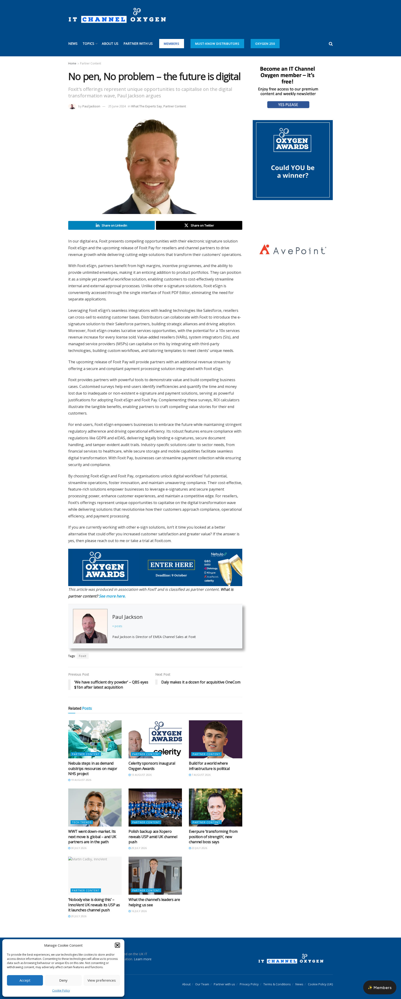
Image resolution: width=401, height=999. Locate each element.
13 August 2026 (141, 769)
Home (72, 63)
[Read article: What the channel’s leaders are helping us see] (155, 871)
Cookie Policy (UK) (320, 979)
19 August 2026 (80, 774)
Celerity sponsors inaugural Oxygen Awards (152, 761)
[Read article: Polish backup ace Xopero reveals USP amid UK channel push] (155, 802)
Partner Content (90, 63)
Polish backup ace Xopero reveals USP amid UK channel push (153, 831)
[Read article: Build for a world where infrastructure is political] (215, 734)
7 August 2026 (200, 769)
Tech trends (81, 817)
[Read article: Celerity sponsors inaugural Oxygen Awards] (155, 734)
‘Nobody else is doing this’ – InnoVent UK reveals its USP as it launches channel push (94, 899)
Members (171, 43)
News (73, 43)
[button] (117, 945)
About (186, 979)
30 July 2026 (78, 843)
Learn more (143, 954)
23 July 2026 (199, 843)
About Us (110, 43)
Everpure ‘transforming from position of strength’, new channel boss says (213, 831)
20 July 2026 (78, 911)
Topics (88, 43)
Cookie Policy (61, 991)
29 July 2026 (139, 843)
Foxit (82, 651)
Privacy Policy (249, 979)
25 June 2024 (117, 106)
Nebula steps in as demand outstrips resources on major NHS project (92, 763)
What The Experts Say (146, 106)
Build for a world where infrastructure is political (209, 761)
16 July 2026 (139, 906)
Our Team (202, 979)
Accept (24, 980)
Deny (63, 980)
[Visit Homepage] (117, 15)
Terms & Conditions (277, 979)
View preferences (101, 980)
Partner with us (138, 43)
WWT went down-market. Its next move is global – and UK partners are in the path (92, 831)
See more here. (112, 591)
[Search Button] (331, 43)
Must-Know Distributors (217, 43)
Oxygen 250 (265, 43)
